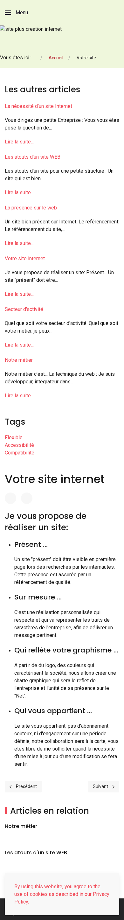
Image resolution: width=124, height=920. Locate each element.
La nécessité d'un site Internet (38, 106)
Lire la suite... (19, 142)
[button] (16, 12)
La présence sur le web (31, 208)
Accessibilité (19, 445)
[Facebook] (10, 498)
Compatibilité (19, 453)
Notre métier (19, 360)
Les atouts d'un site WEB (32, 157)
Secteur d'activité (24, 309)
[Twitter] (26, 498)
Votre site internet (25, 258)
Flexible (14, 437)
